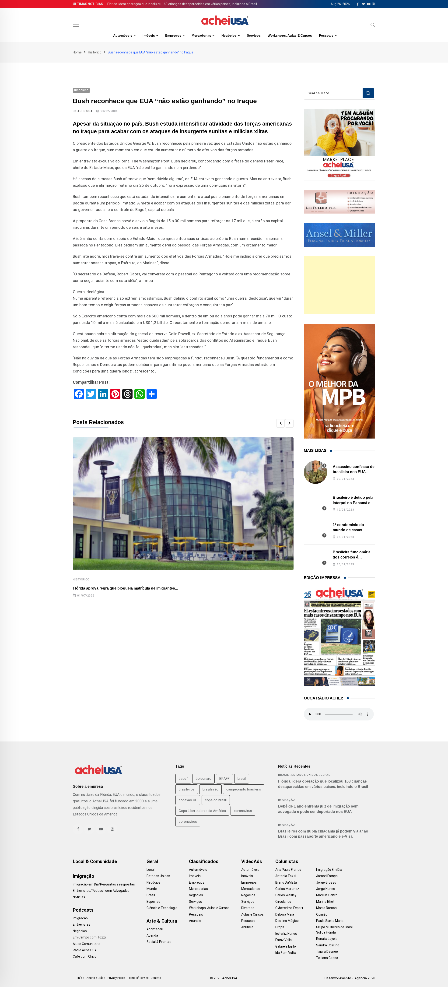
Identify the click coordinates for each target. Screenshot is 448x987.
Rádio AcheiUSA (85, 950)
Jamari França (327, 876)
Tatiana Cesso (327, 958)
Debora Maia (284, 914)
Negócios (229, 35)
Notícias (79, 897)
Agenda (152, 935)
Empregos (173, 35)
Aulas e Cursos (252, 914)
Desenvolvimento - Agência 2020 (350, 978)
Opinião (321, 914)
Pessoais (326, 35)
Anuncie (195, 921)
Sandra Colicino (327, 945)
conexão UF (188, 800)
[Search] (373, 25)
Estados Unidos (304, 774)
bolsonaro (203, 778)
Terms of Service (137, 978)
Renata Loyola (326, 939)
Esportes (153, 901)
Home (77, 52)
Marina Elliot (325, 901)
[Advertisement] (339, 285)
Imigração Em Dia (329, 869)
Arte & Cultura (162, 921)
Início (80, 978)
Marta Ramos (326, 908)
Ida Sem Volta (285, 953)
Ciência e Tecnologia (162, 908)
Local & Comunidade (95, 861)
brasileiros (187, 789)
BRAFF (224, 778)
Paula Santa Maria (329, 921)
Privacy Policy (116, 978)
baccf (183, 778)
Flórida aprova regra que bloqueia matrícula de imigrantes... (125, 588)
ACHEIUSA (84, 111)
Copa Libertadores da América (202, 811)
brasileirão (210, 789)
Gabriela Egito (285, 946)
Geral (325, 774)
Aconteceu (155, 929)
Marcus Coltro (326, 895)
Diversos (247, 908)
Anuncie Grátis (96, 978)
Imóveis (149, 35)
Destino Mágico (287, 921)
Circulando (283, 901)
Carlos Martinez (287, 889)
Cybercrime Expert (289, 908)
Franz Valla (283, 940)
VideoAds (251, 861)
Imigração (286, 799)
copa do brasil (216, 800)
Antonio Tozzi (285, 876)
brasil (242, 778)
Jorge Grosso (326, 882)
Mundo (152, 889)
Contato (156, 978)
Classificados (203, 861)
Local (150, 869)
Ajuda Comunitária (86, 944)
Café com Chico (85, 956)
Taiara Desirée (327, 951)
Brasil (283, 774)
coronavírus (188, 821)
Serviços (254, 35)
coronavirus (243, 811)
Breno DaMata (286, 882)
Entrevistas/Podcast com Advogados (101, 890)
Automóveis (122, 35)
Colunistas (286, 861)
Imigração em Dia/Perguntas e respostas (104, 884)
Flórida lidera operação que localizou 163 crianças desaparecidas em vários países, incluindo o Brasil (182, 4)
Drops (279, 927)
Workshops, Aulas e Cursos (290, 35)
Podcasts (83, 910)
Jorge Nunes (325, 889)
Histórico (95, 52)
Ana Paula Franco (288, 869)
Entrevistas (81, 924)
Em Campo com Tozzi (89, 937)
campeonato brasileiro (243, 789)
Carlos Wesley (285, 895)
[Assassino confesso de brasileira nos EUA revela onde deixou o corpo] (315, 472)
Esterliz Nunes (286, 933)
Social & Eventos (159, 942)
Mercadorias (201, 35)
